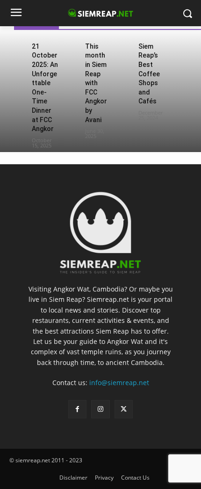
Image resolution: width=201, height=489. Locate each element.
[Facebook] (77, 409)
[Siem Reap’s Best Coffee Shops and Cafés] (126, 45)
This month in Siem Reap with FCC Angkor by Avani (96, 83)
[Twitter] (124, 409)
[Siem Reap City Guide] (100, 229)
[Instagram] (100, 409)
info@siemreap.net (119, 382)
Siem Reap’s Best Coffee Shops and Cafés (149, 74)
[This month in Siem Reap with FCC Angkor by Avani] (72, 45)
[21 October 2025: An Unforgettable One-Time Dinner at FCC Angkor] (19, 45)
